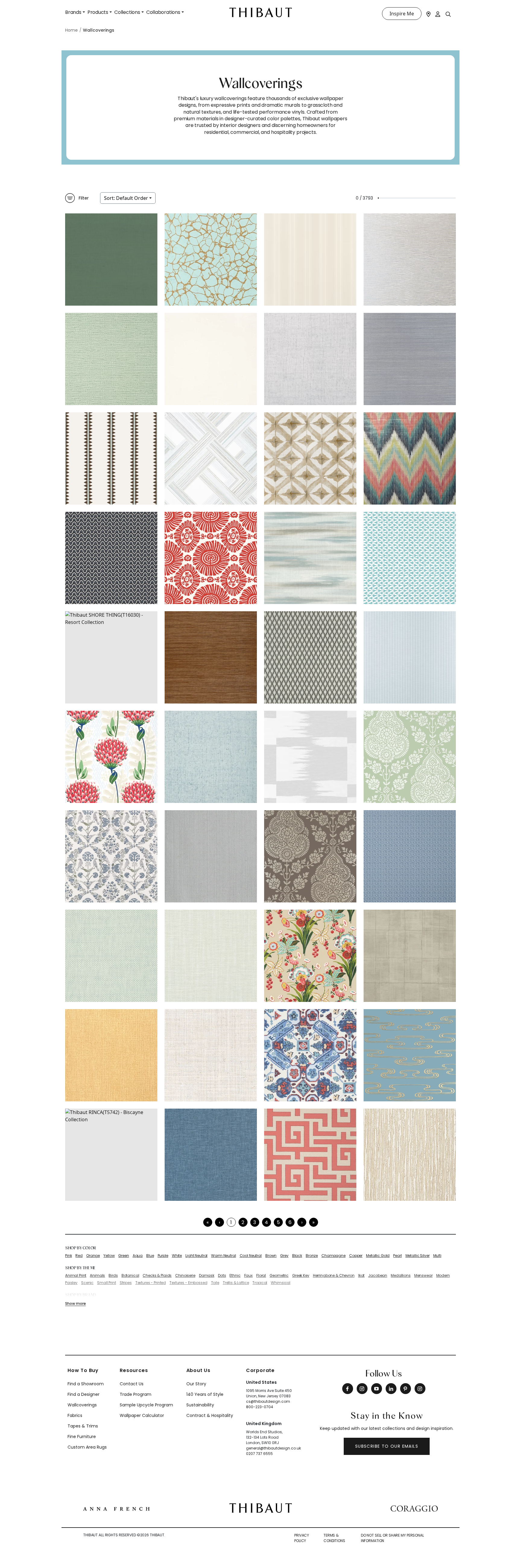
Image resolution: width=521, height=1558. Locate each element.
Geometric (279, 1275)
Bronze (312, 1255)
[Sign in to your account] (438, 13)
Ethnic (234, 1275)
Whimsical (280, 1282)
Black (297, 1255)
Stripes (126, 1282)
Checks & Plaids (157, 1275)
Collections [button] (127, 12)
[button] (301, 1222)
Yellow (109, 1255)
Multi (437, 1255)
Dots (222, 1275)
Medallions (401, 1275)
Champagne (333, 1255)
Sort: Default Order (126, 198)
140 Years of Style (204, 1394)
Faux (248, 1275)
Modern (443, 1275)
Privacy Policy (301, 1538)
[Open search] (448, 14)
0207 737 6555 (259, 1453)
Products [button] (97, 12)
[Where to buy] (428, 13)
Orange (93, 1255)
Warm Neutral (223, 1255)
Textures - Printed (150, 1282)
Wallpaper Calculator (142, 1415)
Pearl (397, 1255)
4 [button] (266, 1222)
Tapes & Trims (83, 1426)
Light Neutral (196, 1255)
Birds (113, 1275)
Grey (284, 1255)
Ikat (361, 1275)
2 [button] (243, 1222)
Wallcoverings (82, 1405)
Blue (150, 1255)
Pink (68, 1255)
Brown (270, 1255)
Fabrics (75, 1415)
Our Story (196, 1384)
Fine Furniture (82, 1437)
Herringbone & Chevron (334, 1275)
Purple (163, 1255)
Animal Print (75, 1275)
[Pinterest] (405, 1388)
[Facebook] (347, 1388)
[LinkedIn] (391, 1388)
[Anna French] (116, 1508)
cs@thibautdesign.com (268, 1401)
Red (79, 1255)
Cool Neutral (251, 1255)
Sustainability (200, 1405)
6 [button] (290, 1222)
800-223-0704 (259, 1406)
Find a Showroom (86, 1384)
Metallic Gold (378, 1255)
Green (123, 1255)
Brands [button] (73, 12)
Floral (261, 1275)
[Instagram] (362, 1388)
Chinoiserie (185, 1275)
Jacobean (377, 1275)
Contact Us (132, 1384)
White (177, 1255)
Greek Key (300, 1275)
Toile (215, 1282)
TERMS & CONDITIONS (334, 1538)
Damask (206, 1275)
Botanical (130, 1275)
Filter (84, 198)
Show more (75, 1303)
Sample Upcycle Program (146, 1405)
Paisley (71, 1282)
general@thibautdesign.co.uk (273, 1448)
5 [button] (278, 1222)
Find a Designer (83, 1394)
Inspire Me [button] (402, 13)
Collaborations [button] (163, 12)
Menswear (423, 1275)
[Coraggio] (414, 1508)
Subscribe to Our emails (386, 1446)
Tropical (259, 1282)
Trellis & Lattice (236, 1282)
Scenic (87, 1282)
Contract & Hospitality (209, 1415)
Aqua (138, 1255)
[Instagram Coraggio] (420, 1388)
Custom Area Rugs (87, 1447)
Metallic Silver (418, 1255)
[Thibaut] (260, 1507)
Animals (97, 1275)
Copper (355, 1255)
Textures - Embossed (188, 1282)
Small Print (106, 1282)
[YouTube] (376, 1388)
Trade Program (135, 1394)
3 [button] (254, 1222)
